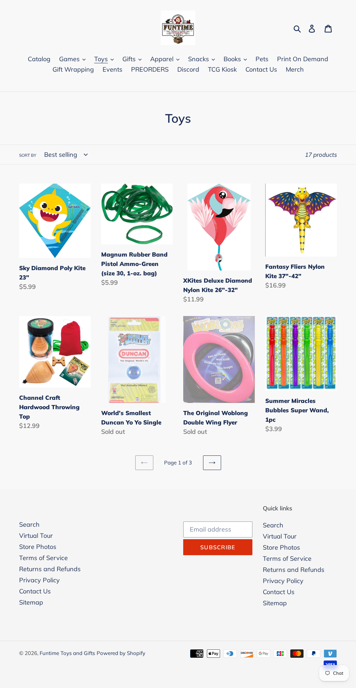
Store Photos (37, 547)
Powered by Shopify (121, 653)
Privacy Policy (39, 580)
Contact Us (35, 591)
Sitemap (31, 602)
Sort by (27, 155)
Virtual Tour (36, 536)
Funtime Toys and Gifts (67, 653)
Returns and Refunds (50, 569)
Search (29, 524)
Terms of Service (43, 558)
